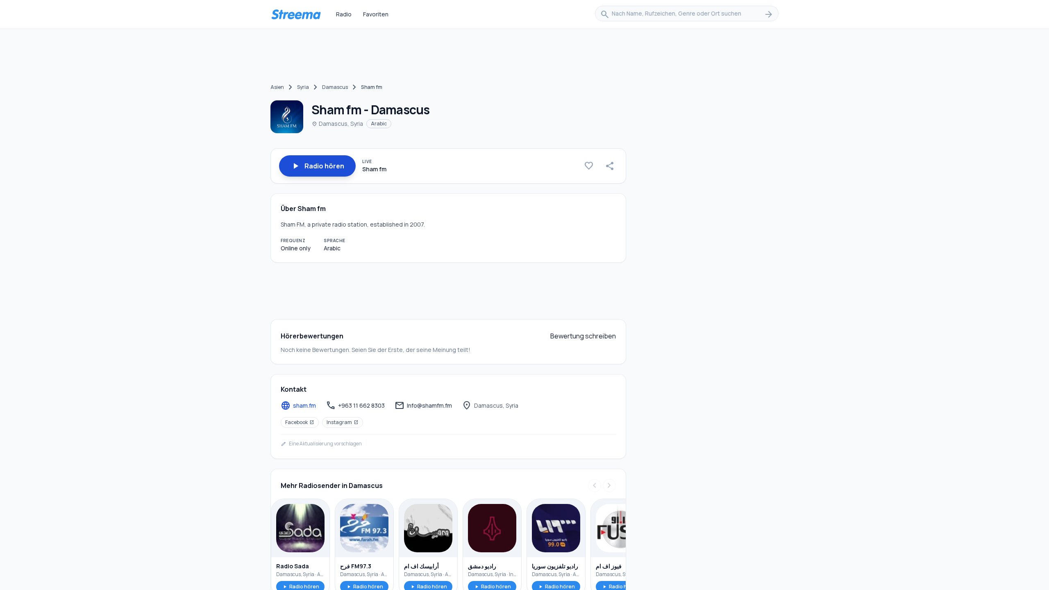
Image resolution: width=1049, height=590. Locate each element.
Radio (344, 14)
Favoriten (375, 14)
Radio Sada (292, 566)
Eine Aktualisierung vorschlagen (321, 443)
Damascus (335, 87)
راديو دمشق (482, 566)
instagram (343, 422)
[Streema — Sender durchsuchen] (295, 14)
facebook (299, 422)
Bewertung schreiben (583, 335)
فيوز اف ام (609, 566)
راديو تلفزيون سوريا (555, 566)
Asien (277, 87)
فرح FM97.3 (355, 566)
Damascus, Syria (337, 123)
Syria (303, 87)
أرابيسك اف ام (421, 566)
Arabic (379, 123)
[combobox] (687, 14)
